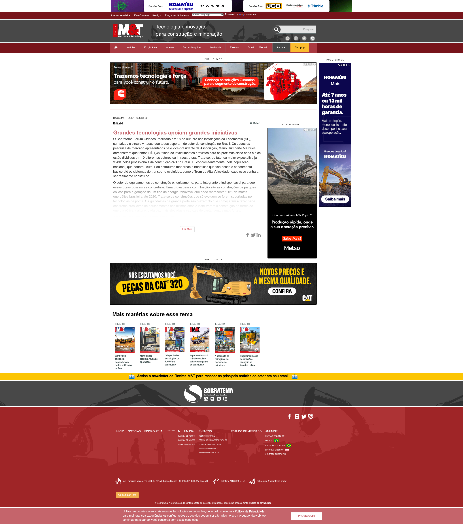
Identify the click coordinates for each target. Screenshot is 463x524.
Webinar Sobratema (208, 448)
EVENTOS (205, 431)
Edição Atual (150, 47)
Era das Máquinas (191, 47)
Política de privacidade (260, 503)
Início (120, 431)
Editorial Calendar (275, 450)
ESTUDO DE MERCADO (246, 431)
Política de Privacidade (249, 511)
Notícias (131, 47)
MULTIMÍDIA (186, 431)
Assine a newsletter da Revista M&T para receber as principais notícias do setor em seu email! (213, 376)
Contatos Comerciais (275, 454)
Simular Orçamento (274, 436)
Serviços (157, 15)
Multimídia (215, 47)
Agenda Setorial (207, 436)
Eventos (234, 47)
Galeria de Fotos (186, 436)
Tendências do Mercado (210, 444)
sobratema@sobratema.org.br (271, 481)
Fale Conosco (141, 15)
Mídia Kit (269, 441)
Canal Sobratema (186, 444)
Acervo (170, 47)
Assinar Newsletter (121, 15)
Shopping (300, 47)
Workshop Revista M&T (209, 453)
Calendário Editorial (275, 445)
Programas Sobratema (177, 15)
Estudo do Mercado (258, 47)
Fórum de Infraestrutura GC (213, 440)
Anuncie (281, 47)
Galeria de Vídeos (186, 440)
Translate (251, 15)
